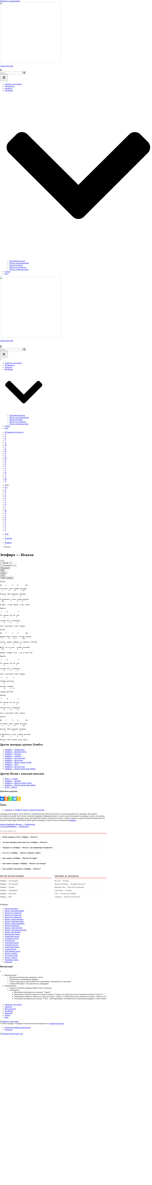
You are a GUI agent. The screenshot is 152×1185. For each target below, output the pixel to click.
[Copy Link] (19, 796)
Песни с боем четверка (14, 919)
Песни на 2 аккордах (13, 913)
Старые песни (10, 949)
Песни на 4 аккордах (18, 267)
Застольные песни (12, 947)
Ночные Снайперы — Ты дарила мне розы (70, 884)
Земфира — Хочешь (13, 781)
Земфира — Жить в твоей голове (18, 762)
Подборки (9, 1011)
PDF (2, 570)
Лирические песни (12, 934)
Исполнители (10, 1009)
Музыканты (9, 86)
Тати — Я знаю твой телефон (65, 893)
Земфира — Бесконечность (15, 752)
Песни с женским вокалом (33, 810)
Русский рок (10, 941)
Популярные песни (17, 261)
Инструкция (5, 568)
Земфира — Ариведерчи (15, 750)
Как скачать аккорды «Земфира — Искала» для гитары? (24, 863)
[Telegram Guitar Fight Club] (11, 1034)
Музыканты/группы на (14, 432)
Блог (7, 274)
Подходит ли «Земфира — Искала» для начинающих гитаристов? (27, 848)
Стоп (2, 575)
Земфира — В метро (13, 754)
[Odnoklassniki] (6, 796)
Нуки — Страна (11, 779)
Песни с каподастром (13, 928)
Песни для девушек (12, 932)
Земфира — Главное (13, 756)
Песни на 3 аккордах (13, 915)
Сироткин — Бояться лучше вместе (67, 897)
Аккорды (8, 88)
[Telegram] (14, 796)
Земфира (8, 543)
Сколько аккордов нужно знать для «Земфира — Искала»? (25, 842)
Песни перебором (12, 926)
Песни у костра (11, 958)
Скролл (3, 573)
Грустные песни (11, 955)
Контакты (9, 1013)
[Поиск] (1, 70)
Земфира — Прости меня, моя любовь (20, 769)
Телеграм (8, 1030)
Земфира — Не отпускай (15, 767)
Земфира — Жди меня (14, 760)
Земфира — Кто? (11, 764)
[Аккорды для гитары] (9, 1021)
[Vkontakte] (2, 796)
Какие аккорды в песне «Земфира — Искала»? (20, 837)
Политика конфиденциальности (18, 1027)
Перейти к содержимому (10, 1)
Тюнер (7, 272)
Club (6, 534)
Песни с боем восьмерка (14, 923)
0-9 (6, 487)
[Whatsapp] (10, 796)
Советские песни (12, 943)
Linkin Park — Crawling (63, 890)
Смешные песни (11, 945)
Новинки (8, 962)
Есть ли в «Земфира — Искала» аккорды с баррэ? (22, 853)
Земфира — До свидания (15, 758)
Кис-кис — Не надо (62, 881)
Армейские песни (12, 936)
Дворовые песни (11, 960)
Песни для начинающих (19, 263)
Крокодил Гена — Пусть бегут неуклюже (69, 887)
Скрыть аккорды (7, 578)
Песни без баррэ (16, 265)
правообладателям (56, 1023)
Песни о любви (11, 953)
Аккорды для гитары (13, 84)
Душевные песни (12, 938)
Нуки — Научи (11, 787)
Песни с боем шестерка (19, 269)
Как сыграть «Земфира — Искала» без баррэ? (20, 858)
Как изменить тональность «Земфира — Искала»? (22, 869)
